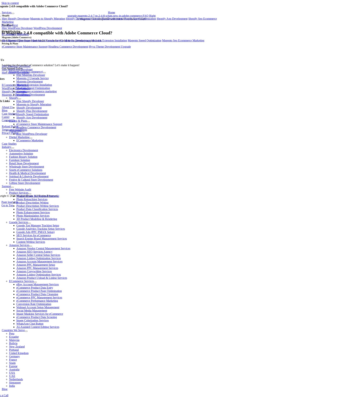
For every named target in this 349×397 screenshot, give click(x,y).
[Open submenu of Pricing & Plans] (28, 121)
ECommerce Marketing (15, 34)
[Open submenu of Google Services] (29, 223)
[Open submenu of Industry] (12, 148)
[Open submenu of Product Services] (29, 193)
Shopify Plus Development (107, 18)
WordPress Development (47, 28)
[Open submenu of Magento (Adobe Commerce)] (44, 72)
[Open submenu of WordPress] (22, 131)
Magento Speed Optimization (144, 40)
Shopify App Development (172, 18)
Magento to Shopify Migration (47, 18)
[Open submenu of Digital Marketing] (30, 138)
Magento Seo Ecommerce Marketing (183, 40)
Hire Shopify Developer (15, 18)
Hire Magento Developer (16, 40)
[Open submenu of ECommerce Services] (35, 282)
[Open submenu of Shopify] (19, 98)
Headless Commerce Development (68, 46)
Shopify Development (78, 18)
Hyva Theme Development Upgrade (110, 46)
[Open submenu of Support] (12, 187)
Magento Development (77, 40)
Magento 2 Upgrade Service (47, 40)
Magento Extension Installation (109, 40)
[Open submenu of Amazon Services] (30, 246)
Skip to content (10, 3)
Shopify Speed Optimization (139, 18)
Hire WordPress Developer (17, 28)
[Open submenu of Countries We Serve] (26, 331)
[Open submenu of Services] (12, 13)
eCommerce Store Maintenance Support (25, 46)
